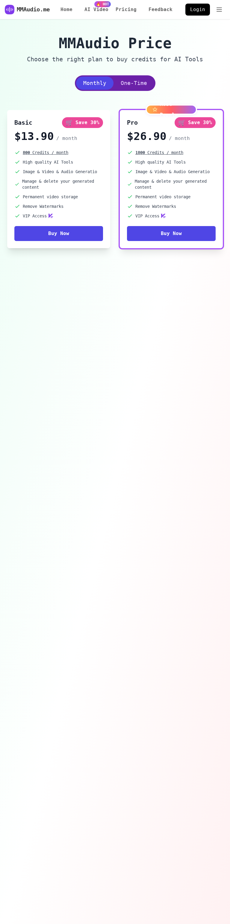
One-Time (134, 83)
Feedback (160, 9)
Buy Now (58, 233)
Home (66, 9)
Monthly (94, 83)
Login (197, 9)
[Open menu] (219, 10)
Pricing (126, 9)
